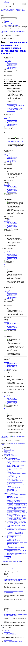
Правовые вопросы (12, 554)
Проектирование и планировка (12, 549)
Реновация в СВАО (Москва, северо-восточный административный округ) (17, 521)
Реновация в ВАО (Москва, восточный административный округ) (17, 502)
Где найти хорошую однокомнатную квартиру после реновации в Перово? (15, 105)
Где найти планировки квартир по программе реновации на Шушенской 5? (15, 110)
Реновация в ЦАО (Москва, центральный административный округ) (16, 525)
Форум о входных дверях (16, 464)
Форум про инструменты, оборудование (14, 488)
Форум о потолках (12, 479)
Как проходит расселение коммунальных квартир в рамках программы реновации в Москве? (15, 615)
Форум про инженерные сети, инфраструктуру (15, 482)
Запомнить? (8, 6)
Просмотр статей (11, 68)
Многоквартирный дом (10, 536)
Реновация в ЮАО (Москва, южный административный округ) (16, 507)
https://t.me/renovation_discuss (15, 141)
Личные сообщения (9, 450)
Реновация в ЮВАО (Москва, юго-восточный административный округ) (17, 505)
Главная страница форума (10, 455)
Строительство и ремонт (10, 458)
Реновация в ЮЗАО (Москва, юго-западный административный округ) (16, 510)
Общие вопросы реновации (11, 25)
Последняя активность (10, 634)
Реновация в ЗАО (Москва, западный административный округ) (17, 513)
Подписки (6, 451)
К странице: (7, 35)
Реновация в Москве (9, 23)
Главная (6, 630)
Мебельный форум (12, 490)
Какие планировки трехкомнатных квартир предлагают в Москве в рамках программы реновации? (15, 580)
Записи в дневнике (12, 67)
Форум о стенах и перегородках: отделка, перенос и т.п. (15, 466)
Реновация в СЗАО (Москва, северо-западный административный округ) (16, 516)
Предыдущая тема (6, 561)
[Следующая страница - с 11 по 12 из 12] (15, 31)
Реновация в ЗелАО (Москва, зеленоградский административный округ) (16, 529)
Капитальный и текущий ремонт (15, 547)
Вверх (2, 444)
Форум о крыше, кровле (13, 476)
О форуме (9, 558)
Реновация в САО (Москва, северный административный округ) (17, 519)
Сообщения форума (12, 64)
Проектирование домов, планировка (16, 553)
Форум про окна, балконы (14, 477)
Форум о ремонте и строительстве (13, 641)
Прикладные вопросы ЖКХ (14, 540)
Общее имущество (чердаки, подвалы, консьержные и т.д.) (17, 542)
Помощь (6, 2)
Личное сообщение (12, 65)
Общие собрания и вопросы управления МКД (14, 538)
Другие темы (7, 556)
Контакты (7, 632)
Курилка (9, 557)
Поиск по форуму (8, 454)
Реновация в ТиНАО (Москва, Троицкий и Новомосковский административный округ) (15, 534)
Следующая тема (16, 561)
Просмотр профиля (12, 63)
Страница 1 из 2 (5, 31)
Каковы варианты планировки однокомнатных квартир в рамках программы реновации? (15, 603)
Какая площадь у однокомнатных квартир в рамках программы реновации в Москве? (14, 48)
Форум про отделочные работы (15, 480)
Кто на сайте (7, 452)
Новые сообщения (9, 633)
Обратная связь (8, 640)
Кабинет (6, 448)
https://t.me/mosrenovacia (17, 147)
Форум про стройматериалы (14, 491)
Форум (5, 22)
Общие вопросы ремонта (13, 459)
